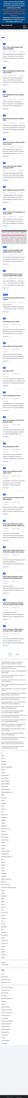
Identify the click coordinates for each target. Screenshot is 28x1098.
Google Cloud (5, 840)
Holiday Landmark (6, 1023)
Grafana (3, 842)
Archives (3, 962)
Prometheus (4, 912)
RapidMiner (4, 926)
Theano (3, 946)
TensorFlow (4, 940)
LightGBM (4, 873)
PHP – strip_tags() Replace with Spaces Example (13, 48)
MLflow (3, 890)
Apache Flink (4, 778)
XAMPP (3, 952)
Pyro (2, 921)
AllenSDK (3, 764)
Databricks (4, 817)
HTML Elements (5, 851)
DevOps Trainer (5, 1015)
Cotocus (3, 1038)
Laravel (5, 294)
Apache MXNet (5, 784)
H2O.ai (3, 848)
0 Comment (21, 51)
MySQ (5, 247)
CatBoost (3, 803)
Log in (3, 974)
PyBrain (3, 918)
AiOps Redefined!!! (6, 25)
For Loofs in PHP (8, 371)
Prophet (3, 915)
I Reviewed (4, 1043)
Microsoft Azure (5, 884)
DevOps (3, 831)
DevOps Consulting (6, 1009)
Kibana (3, 862)
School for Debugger (7, 1021)
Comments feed (5, 979)
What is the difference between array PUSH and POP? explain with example (14, 525)
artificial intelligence (6, 792)
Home (2, 35)
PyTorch (3, 924)
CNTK (2, 806)
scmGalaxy (4, 995)
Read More (6, 61)
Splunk (3, 938)
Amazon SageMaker (6, 767)
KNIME (3, 865)
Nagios (3, 901)
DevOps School (5, 990)
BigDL (2, 795)
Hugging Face (5, 854)
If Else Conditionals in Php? (11, 395)
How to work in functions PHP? (13, 346)
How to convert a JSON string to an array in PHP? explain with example (13, 630)
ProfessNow (4, 1035)
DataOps (3, 1001)
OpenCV (3, 907)
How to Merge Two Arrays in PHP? (14, 190)
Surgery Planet (5, 1026)
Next (17, 654)
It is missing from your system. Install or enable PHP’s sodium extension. (13, 275)
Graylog (3, 845)
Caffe (2, 800)
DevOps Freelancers (6, 1012)
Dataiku (3, 823)
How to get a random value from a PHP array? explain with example (13, 551)
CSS (2, 812)
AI (1, 753)
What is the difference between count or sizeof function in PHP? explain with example (13, 604)
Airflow (3, 758)
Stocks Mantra (5, 1040)
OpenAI (3, 904)
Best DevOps (4, 993)
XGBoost (3, 955)
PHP (4, 67)
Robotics (3, 932)
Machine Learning (6, 879)
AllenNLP (3, 761)
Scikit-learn (4, 935)
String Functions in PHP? (11, 446)
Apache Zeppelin (5, 789)
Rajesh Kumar (6, 324)
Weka (2, 949)
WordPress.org (5, 982)
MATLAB (3, 882)
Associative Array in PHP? (11, 321)
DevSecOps (4, 834)
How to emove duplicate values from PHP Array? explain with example (13, 578)
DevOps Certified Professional (12, 9)
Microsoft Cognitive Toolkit (8, 887)
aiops (2, 756)
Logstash (3, 876)
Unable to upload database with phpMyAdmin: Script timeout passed (13, 251)
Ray (2, 929)
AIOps (2, 1004)
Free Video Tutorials (6, 987)
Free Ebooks (4, 1018)
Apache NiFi (4, 786)
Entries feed (4, 977)
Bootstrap (4, 798)
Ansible (3, 770)
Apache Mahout (5, 781)
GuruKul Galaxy (5, 1007)
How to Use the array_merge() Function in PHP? (12, 167)
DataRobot (4, 826)
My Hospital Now (5, 1029)
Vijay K (4, 51)
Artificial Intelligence (7, 998)
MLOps (3, 893)
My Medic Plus (5, 1032)
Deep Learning (5, 828)
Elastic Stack (4, 837)
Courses (3, 809)
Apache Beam (5, 775)
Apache (3, 772)
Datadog (3, 820)
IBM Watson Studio (6, 856)
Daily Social (4, 814)
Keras (2, 859)
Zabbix (3, 957)
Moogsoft (3, 896)
